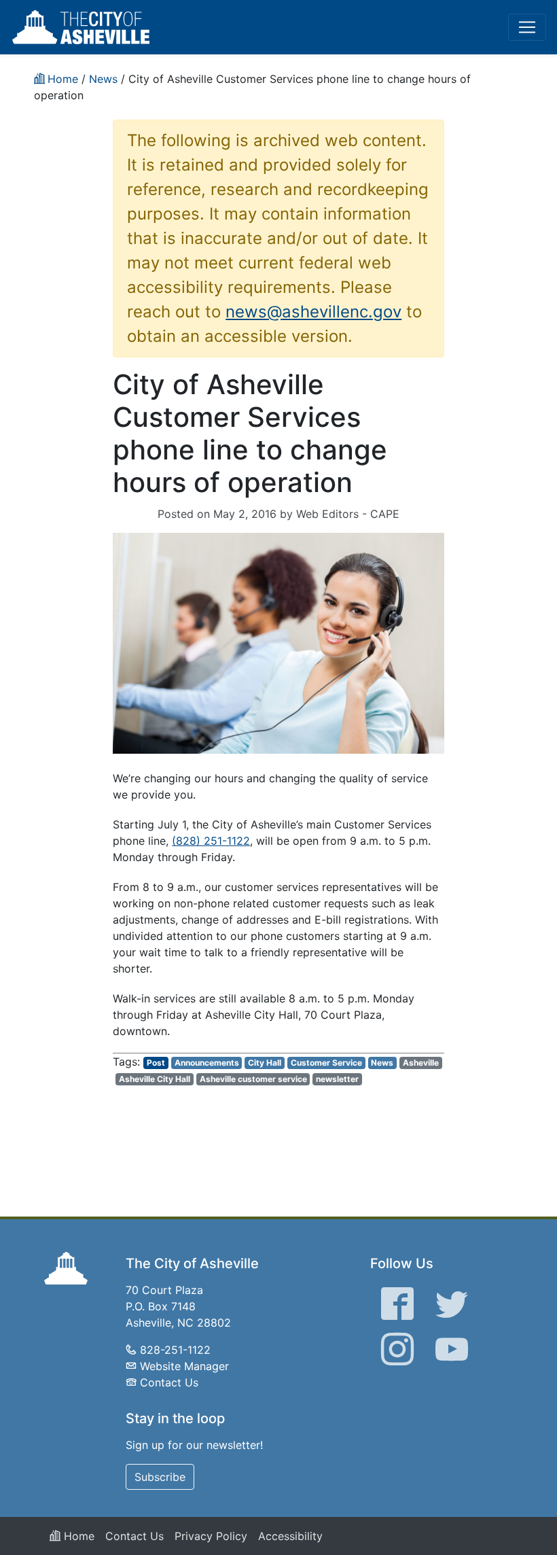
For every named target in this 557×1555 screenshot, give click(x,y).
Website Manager (184, 1366)
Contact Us (169, 1382)
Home (77, 1536)
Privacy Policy (211, 1536)
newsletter (337, 1079)
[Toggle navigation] (527, 27)
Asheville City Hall (154, 1079)
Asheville (421, 1063)
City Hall (264, 1063)
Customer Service (326, 1063)
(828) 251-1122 (211, 841)
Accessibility (290, 1536)
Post (156, 1063)
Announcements (207, 1063)
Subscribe (159, 1477)
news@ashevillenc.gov (313, 311)
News (382, 1063)
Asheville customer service (253, 1079)
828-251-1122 (175, 1350)
